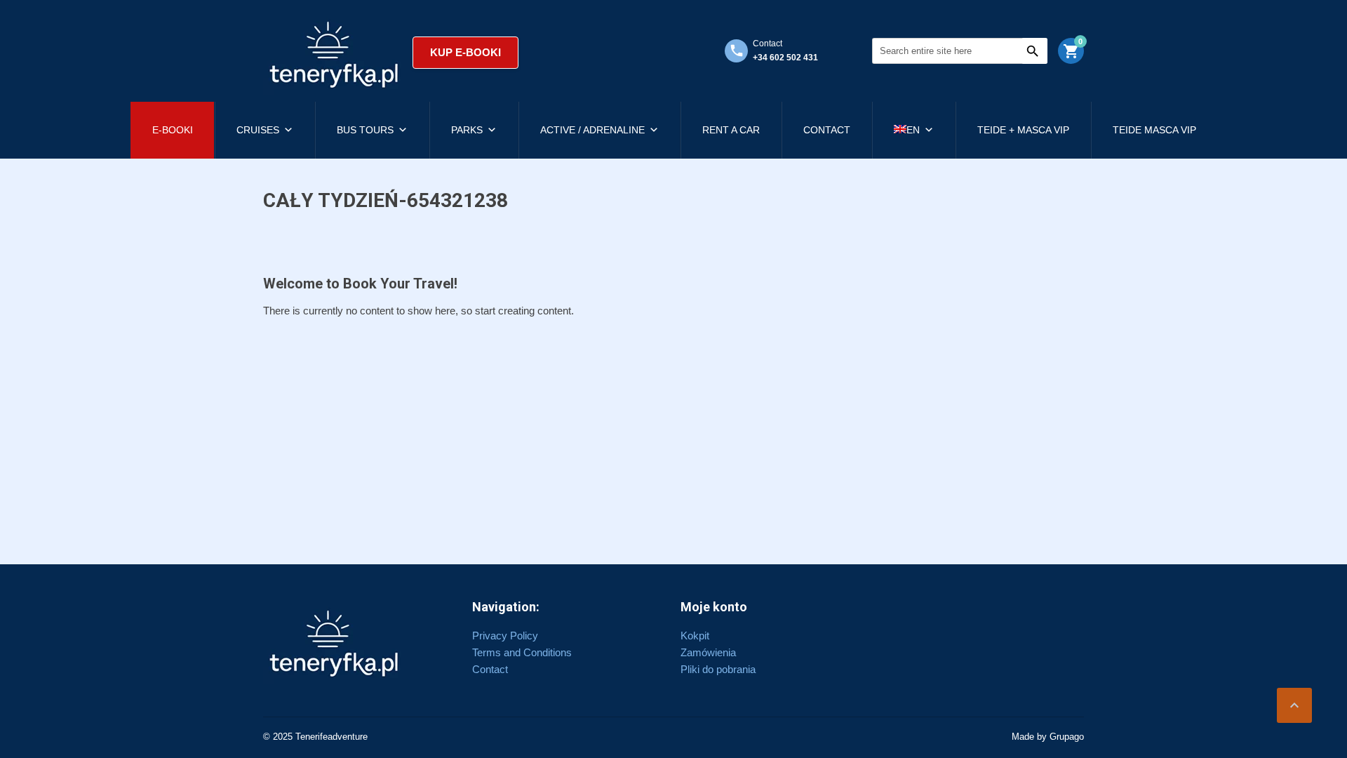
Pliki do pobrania (718, 669)
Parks (467, 129)
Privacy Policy (505, 635)
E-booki (172, 129)
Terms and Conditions (522, 652)
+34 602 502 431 (785, 57)
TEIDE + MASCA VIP (1023, 129)
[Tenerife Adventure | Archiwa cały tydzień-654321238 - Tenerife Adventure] (334, 53)
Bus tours (365, 129)
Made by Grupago (1048, 736)
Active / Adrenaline (592, 129)
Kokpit (695, 635)
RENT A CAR (731, 129)
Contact (826, 129)
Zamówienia (708, 652)
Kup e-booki (465, 52)
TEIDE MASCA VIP (1154, 129)
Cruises (257, 129)
